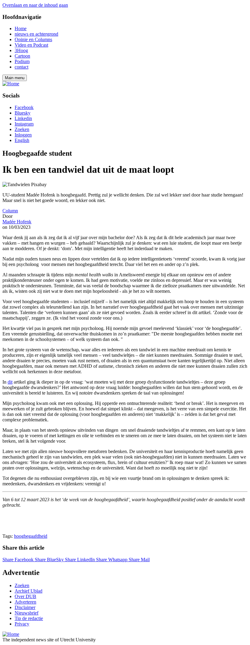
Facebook (24, 107)
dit (10, 382)
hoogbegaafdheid (30, 536)
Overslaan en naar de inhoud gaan (35, 5)
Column (10, 210)
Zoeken (22, 129)
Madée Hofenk (16, 221)
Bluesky (22, 112)
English (22, 140)
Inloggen (23, 134)
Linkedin (23, 118)
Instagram (24, 123)
